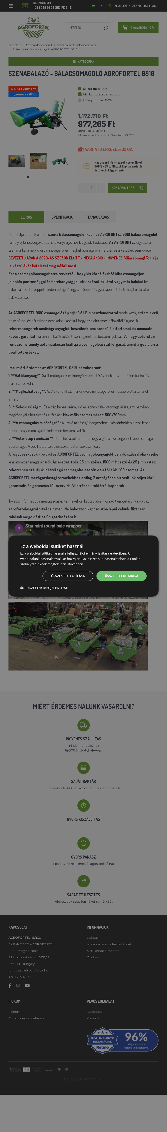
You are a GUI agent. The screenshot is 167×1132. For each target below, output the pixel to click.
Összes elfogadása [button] (122, 576)
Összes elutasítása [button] (68, 576)
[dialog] (83, 565)
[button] (44, 587)
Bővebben (75, 564)
